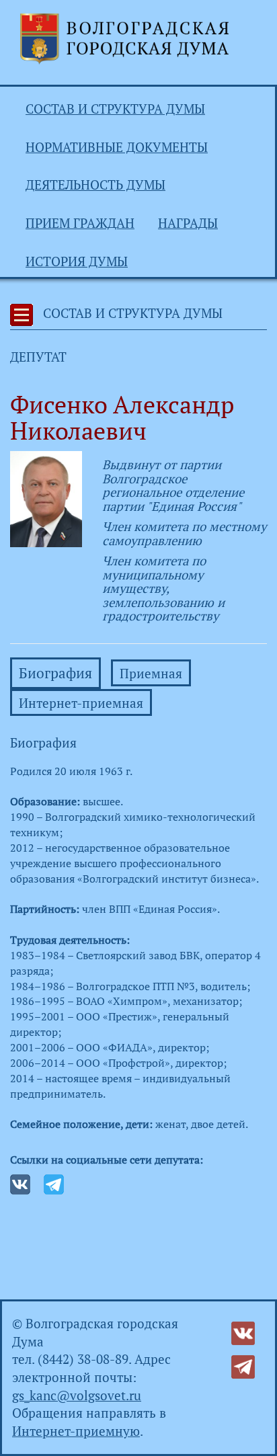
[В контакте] (243, 1332)
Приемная (151, 673)
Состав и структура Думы (115, 109)
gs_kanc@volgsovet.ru (76, 1395)
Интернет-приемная (81, 703)
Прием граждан (80, 223)
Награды (188, 223)
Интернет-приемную (76, 1431)
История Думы (77, 261)
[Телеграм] (243, 1365)
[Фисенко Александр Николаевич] (46, 497)
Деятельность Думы (95, 185)
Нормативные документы (117, 147)
